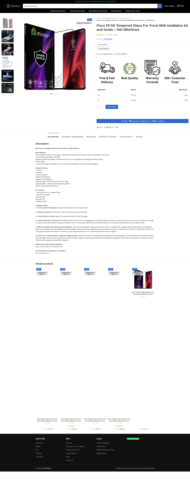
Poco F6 (127, 18)
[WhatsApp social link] (115, 127)
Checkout (39, 453)
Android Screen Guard (110, 18)
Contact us (69, 460)
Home (99, 18)
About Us (69, 443)
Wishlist (38, 446)
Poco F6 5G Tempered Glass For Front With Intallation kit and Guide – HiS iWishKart (143, 294)
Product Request (71, 453)
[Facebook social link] (102, 127)
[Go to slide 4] (57, 93)
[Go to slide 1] (51, 93)
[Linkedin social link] (112, 127)
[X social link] (104, 127)
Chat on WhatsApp (133, 439)
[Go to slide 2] (53, 93)
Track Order (39, 457)
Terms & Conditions (103, 443)
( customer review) (111, 35)
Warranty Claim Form (73, 450)
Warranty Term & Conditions (75, 446)
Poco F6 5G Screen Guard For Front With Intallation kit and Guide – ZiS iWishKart (47, 421)
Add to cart (112, 107)
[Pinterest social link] (110, 127)
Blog (67, 457)
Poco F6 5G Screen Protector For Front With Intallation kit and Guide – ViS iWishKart (95, 421)
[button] (4, 94)
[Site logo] (13, 6)
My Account (39, 443)
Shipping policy (101, 453)
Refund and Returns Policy (105, 450)
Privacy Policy (101, 446)
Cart (37, 450)
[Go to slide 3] (55, 93)
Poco (120, 18)
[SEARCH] (159, 6)
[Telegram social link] (117, 127)
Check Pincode (104, 49)
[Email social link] (107, 127)
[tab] (53, 136)
